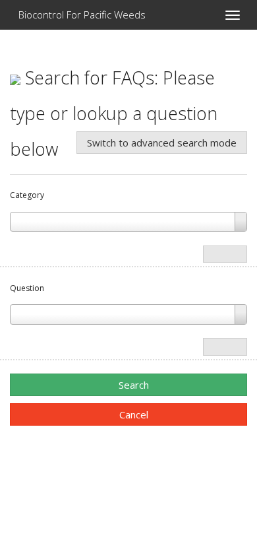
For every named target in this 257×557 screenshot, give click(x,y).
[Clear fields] (225, 254)
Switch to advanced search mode (162, 142)
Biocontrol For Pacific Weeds (81, 14)
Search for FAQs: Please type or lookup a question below (113, 113)
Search (132, 384)
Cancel (132, 414)
